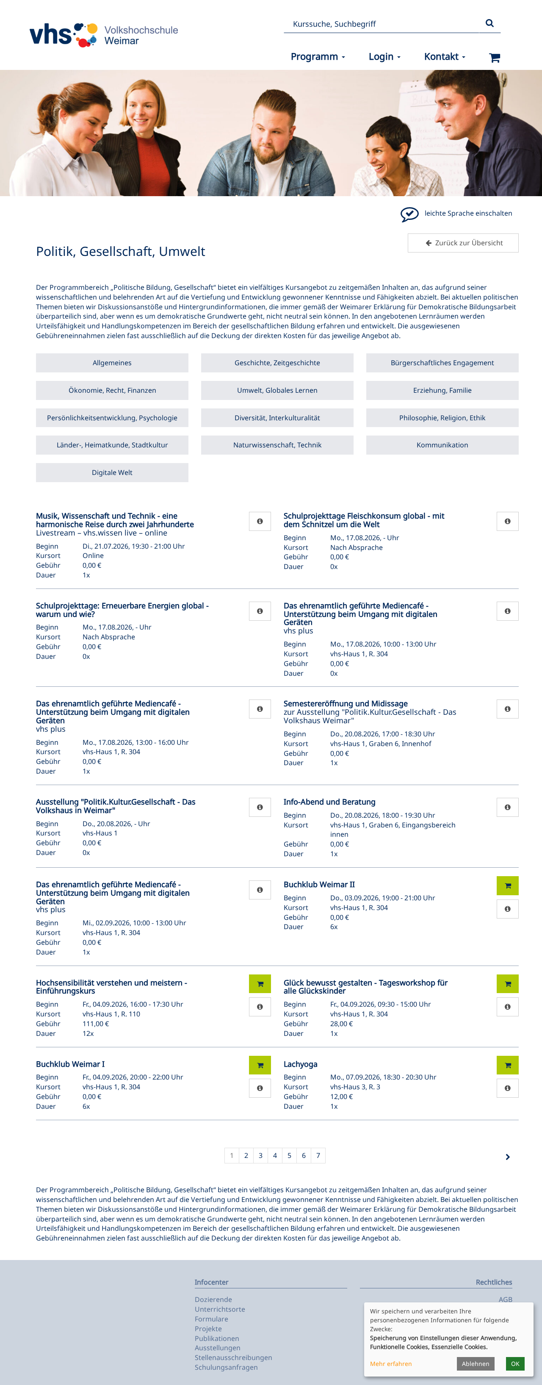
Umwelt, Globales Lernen (277, 390)
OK (515, 1364)
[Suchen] (490, 23)
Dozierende (213, 1299)
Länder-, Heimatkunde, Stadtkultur (112, 445)
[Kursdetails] (260, 521)
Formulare (211, 1319)
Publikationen (217, 1338)
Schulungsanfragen (226, 1367)
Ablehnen (475, 1364)
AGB (505, 1299)
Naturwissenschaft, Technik (277, 445)
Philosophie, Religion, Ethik (442, 417)
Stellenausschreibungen (233, 1357)
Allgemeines (112, 362)
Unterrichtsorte (220, 1309)
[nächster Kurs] (508, 1157)
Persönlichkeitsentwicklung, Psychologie (112, 417)
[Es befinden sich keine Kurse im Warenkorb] (494, 57)
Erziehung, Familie (442, 390)
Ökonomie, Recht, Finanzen (112, 390)
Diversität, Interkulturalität (277, 417)
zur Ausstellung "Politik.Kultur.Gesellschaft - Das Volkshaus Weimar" (370, 711)
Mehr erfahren (391, 1364)
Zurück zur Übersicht (468, 242)
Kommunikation (442, 445)
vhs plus (360, 618)
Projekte (208, 1328)
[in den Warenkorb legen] (508, 885)
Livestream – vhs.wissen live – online (115, 524)
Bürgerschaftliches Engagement (442, 362)
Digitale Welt (112, 472)
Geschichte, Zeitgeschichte (277, 362)
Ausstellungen (218, 1347)
